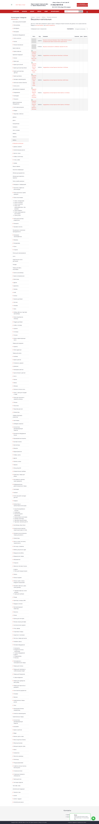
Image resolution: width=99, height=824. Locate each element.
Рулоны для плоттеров (19, 618)
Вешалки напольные (18, 143)
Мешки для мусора (18, 743)
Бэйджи (15, 110)
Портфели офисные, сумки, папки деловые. (20, 586)
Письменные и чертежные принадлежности (19, 230)
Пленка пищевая (18, 577)
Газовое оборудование (19, 653)
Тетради (14, 264)
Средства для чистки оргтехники (17, 260)
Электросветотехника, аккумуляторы (19, 709)
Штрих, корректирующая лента (19, 339)
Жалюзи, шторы (17, 461)
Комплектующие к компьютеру (18, 514)
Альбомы (16, 356)
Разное (15, 41)
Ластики (16, 302)
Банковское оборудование (19, 35)
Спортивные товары (18, 631)
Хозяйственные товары (18, 716)
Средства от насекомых (19, 635)
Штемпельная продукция (19, 789)
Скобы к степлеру (18, 325)
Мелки (15, 382)
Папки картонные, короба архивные (20, 193)
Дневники (16, 366)
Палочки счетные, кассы (19, 389)
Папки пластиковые (18, 197)
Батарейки (16, 726)
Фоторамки (16, 31)
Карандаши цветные (18, 369)
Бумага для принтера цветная (19, 71)
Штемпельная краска (19, 802)
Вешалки (16, 448)
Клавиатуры (17, 512)
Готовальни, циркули (18, 363)
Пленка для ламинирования (19, 253)
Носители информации (18, 169)
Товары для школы (17, 353)
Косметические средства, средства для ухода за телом (20, 529)
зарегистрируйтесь (50, 25)
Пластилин (16, 405)
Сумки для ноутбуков (19, 594)
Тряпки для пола (17, 779)
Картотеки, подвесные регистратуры (19, 188)
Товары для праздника (18, 343)
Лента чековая (16, 130)
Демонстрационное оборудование (17, 103)
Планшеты (16, 223)
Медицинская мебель (19, 553)
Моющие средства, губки (19, 746)
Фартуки (16, 697)
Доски (14, 120)
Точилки (16, 335)
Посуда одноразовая (18, 762)
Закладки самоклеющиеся (20, 79)
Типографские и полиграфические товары (20, 661)
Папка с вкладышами (19, 200)
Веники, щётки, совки (19, 736)
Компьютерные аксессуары (20, 517)
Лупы (15, 308)
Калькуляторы (16, 123)
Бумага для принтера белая (20, 67)
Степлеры (16, 331)
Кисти (15, 376)
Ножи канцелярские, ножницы (18, 317)
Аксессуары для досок (19, 107)
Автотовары (16, 420)
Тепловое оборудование (19, 644)
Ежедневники (17, 92)
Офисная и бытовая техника (20, 566)
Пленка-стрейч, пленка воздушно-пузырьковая (19, 581)
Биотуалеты (17, 648)
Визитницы (16, 279)
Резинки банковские (18, 44)
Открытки (16, 562)
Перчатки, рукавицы (18, 756)
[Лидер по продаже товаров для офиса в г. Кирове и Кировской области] (20, 5)
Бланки (15, 58)
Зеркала (15, 464)
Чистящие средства (18, 782)
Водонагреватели (18, 451)
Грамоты (16, 346)
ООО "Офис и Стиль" (24, 822)
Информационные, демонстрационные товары (20, 485)
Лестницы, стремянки (19, 546)
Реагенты (16, 612)
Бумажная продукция (18, 54)
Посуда (15, 597)
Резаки (15, 615)
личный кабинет (40, 25)
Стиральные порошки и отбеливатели (19, 775)
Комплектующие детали (19, 150)
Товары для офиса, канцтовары (17, 268)
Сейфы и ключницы (18, 156)
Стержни (16, 249)
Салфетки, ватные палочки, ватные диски (20, 766)
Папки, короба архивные (18, 181)
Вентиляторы (17, 445)
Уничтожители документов (20, 690)
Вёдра (15, 733)
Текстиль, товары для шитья (20, 638)
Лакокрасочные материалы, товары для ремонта (20, 534)
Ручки (15, 246)
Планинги (16, 99)
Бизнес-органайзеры (19, 272)
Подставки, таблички (18, 113)
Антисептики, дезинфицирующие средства (18, 428)
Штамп (15, 795)
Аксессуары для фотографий (19, 21)
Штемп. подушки (17, 798)
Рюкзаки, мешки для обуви (20, 621)
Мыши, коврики (16, 166)
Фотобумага (16, 28)
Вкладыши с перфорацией (20, 184)
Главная (33, 17)
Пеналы (15, 402)
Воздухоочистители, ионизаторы (19, 650)
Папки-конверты (18, 210)
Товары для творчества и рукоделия (19, 686)
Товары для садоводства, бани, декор (19, 681)
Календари (16, 95)
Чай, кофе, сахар (16, 785)
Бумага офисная (16, 48)
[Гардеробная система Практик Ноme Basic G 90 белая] (34, 67)
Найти (80, 11)
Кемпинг (16, 492)
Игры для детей (17, 468)
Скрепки (16, 328)
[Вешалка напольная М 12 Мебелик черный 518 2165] (34, 46)
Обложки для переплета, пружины (18, 177)
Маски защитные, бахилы (20, 739)
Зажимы (15, 289)
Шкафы (15, 163)
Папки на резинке (18, 204)
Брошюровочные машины (20, 438)
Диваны (14, 117)
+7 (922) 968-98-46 (57, 5)
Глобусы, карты (17, 454)
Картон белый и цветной (19, 372)
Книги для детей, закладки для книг (20, 496)
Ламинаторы (17, 538)
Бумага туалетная (18, 729)
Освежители (16, 752)
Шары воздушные (18, 677)
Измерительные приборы (20, 471)
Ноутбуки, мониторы (19, 518)
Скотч (14, 256)
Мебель (43, 17)
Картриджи (16, 489)
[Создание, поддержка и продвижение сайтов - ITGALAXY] (87, 822)
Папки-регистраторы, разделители (19, 219)
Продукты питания (18, 603)
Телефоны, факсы (18, 641)
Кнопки (15, 295)
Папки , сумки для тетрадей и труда (20, 393)
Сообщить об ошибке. (42, 822)
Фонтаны (16, 657)
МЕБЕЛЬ (15, 136)
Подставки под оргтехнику (20, 520)
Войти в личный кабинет (82, 5)
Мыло (15, 749)
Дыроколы (16, 285)
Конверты (15, 127)
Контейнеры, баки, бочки (19, 525)
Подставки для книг (18, 409)
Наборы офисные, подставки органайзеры (20, 312)
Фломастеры (17, 412)
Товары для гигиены (18, 666)
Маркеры (16, 239)
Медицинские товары (19, 556)
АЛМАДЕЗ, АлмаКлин (18, 423)
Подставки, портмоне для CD (21, 521)
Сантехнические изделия (19, 625)
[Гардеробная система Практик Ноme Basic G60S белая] (34, 80)
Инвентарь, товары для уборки (19, 475)
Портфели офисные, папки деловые (20, 591)
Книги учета (16, 85)
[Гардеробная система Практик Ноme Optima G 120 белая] (34, 92)
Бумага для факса (18, 76)
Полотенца (16, 759)
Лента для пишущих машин (20, 571)
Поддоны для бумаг (18, 322)
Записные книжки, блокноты (20, 82)
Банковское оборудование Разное (20, 434)
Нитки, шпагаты (17, 38)
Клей (15, 292)
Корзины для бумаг (18, 299)
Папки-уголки (17, 215)
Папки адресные (17, 349)
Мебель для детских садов (20, 549)
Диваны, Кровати (18, 146)
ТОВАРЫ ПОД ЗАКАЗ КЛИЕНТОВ (17, 416)
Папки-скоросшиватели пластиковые (19, 212)
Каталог (38, 17)
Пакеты (15, 574)
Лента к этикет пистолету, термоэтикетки (20, 542)
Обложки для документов (18, 173)
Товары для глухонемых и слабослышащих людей (20, 670)
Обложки (16, 386)
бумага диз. (16, 61)
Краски (15, 379)
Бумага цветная (17, 359)
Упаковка (16, 693)
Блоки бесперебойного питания (19, 509)
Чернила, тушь (17, 792)
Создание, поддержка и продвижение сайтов (77, 822)
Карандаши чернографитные (18, 235)
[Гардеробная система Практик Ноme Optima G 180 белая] (34, 104)
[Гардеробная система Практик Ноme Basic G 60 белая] (34, 55)
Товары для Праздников (19, 674)
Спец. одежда (17, 628)
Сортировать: (70, 28)
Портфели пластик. (18, 226)
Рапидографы (17, 243)
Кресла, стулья (17, 153)
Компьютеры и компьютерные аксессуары (20, 504)
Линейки (16, 305)
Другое (15, 282)
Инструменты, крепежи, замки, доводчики (19, 480)
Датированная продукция (19, 89)
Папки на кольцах (18, 202)
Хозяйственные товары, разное (19, 701)
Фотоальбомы (17, 25)
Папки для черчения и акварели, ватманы (19, 398)
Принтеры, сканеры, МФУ (20, 600)
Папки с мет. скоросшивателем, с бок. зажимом (20, 207)
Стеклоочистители (18, 771)
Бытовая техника (18, 441)
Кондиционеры (17, 656)
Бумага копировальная (19, 276)
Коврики (16, 500)
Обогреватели (17, 559)
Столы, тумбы (17, 159)
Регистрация (82, 3)
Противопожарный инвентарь (18, 607)
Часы (15, 705)
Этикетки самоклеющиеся (20, 713)
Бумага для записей (18, 64)
